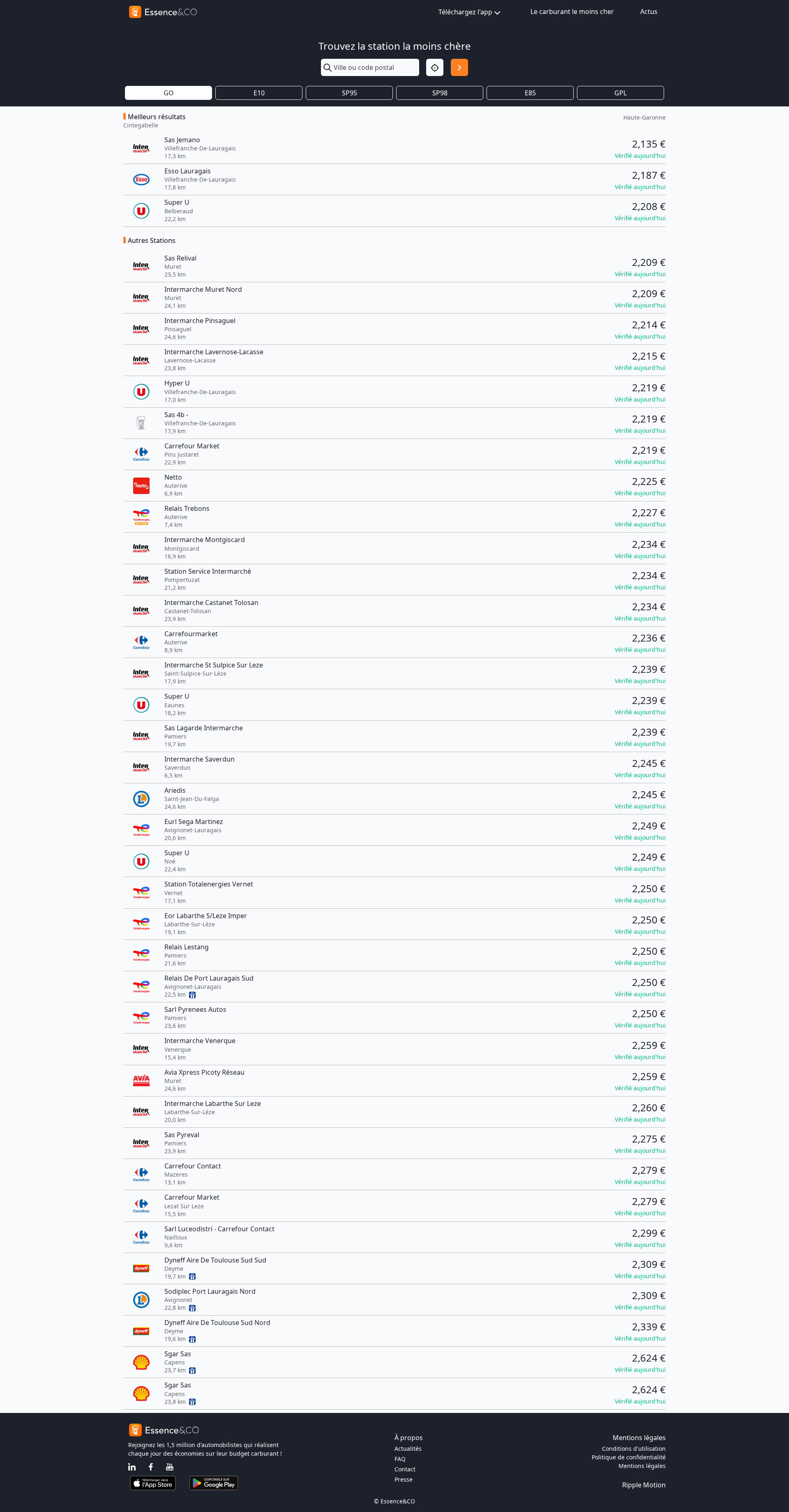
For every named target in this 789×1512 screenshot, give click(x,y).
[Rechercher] (459, 67)
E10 (259, 92)
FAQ (400, 1459)
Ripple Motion (644, 1484)
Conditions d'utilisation (634, 1448)
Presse (403, 1479)
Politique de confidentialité (629, 1457)
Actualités (408, 1448)
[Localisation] (434, 67)
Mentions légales (642, 1466)
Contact (404, 1469)
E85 (530, 92)
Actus (649, 11)
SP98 (440, 92)
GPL (620, 92)
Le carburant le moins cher (572, 11)
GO (169, 92)
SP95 (349, 92)
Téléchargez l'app (465, 11)
